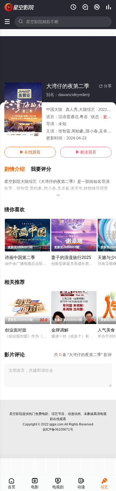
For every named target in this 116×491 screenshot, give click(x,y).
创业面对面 (15, 330)
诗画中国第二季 (20, 257)
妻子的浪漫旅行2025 (71, 257)
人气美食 (106, 330)
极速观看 (86, 152)
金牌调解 (60, 330)
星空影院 (15, 414)
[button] (17, 169)
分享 (105, 86)
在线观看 (30, 152)
